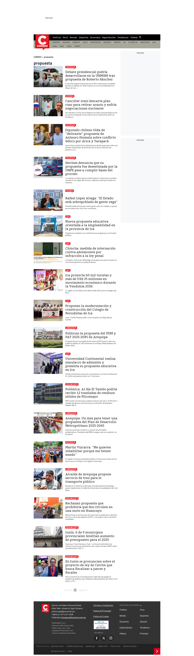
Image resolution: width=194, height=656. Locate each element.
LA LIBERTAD (133, 42)
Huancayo (72, 384)
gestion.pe (90, 646)
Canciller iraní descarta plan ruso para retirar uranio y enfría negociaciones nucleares (91, 104)
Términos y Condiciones (103, 605)
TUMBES (77, 46)
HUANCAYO (107, 42)
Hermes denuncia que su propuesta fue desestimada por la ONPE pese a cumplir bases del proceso (91, 168)
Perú (65, 37)
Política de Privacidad (102, 611)
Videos (133, 37)
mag (70, 651)
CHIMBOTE (76, 42)
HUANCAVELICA (95, 42)
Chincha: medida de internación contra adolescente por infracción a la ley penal (90, 252)
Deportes (83, 37)
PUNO (62, 46)
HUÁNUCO (117, 42)
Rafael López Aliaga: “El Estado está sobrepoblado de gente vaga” (91, 200)
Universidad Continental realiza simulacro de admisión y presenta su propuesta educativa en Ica (90, 364)
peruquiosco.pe (58, 651)
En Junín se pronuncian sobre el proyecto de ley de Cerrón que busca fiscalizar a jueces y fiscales (90, 567)
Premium (144, 633)
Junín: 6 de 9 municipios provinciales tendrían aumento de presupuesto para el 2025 (89, 536)
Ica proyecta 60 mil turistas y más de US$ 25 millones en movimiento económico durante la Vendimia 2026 (90, 280)
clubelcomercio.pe (75, 646)
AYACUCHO (66, 42)
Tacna (69, 191)
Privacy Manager (68, 635)
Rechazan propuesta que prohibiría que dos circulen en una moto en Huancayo (89, 507)
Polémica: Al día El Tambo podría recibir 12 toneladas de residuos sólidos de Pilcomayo (91, 392)
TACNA (69, 46)
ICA (124, 42)
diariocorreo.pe (130, 646)
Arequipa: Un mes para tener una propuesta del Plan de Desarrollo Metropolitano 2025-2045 (91, 422)
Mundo (73, 37)
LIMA (154, 42)
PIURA (55, 46)
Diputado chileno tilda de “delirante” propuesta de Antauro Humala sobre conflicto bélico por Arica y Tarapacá (90, 135)
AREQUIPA (56, 42)
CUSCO (85, 42)
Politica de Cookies (101, 616)
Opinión (143, 621)
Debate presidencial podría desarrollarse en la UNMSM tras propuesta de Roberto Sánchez (90, 75)
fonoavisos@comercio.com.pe (73, 618)
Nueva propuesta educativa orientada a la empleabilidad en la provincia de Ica (90, 225)
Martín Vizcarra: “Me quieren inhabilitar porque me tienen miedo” (88, 451)
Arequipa (71, 328)
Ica (68, 216)
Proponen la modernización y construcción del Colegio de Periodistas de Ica (88, 309)
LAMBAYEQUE (145, 42)
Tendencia (122, 37)
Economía (95, 37)
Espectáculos (108, 37)
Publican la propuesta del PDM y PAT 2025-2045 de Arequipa (90, 335)
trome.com (115, 646)
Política (57, 37)
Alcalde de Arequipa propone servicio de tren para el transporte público (88, 478)
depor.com (102, 646)
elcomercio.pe (57, 646)
